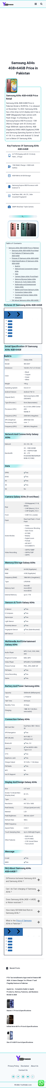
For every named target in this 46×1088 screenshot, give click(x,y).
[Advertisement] (23, 32)
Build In (17, 266)
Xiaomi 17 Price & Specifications (19, 1010)
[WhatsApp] (32, 1076)
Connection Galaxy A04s (23, 292)
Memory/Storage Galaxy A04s (25, 279)
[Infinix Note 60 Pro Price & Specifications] (10, 1019)
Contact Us (23, 1070)
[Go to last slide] (8, 315)
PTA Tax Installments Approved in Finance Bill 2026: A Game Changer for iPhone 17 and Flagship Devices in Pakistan (24, 980)
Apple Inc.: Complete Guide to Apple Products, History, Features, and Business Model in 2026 (22, 992)
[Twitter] (18, 1076)
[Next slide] (18, 315)
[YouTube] (28, 1076)
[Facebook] (13, 1076)
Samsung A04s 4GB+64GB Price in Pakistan (24, 248)
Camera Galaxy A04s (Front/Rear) (26, 276)
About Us (34, 1066)
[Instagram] (23, 1076)
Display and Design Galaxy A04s (26, 295)
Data (16, 274)
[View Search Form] (41, 4)
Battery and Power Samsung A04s (27, 290)
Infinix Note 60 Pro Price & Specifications (22, 1026)
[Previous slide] (8, 932)
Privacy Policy (13, 1066)
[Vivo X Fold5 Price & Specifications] (10, 1035)
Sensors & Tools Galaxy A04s (25, 282)
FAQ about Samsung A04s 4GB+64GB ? (25, 300)
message (18, 297)
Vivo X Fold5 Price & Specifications (20, 1042)
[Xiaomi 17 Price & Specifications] (10, 1003)
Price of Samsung (24, 920)
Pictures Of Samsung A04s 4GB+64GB (25, 258)
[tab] (10, 321)
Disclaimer (25, 1066)
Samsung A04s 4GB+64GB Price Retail (25, 250)
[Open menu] (35, 4)
